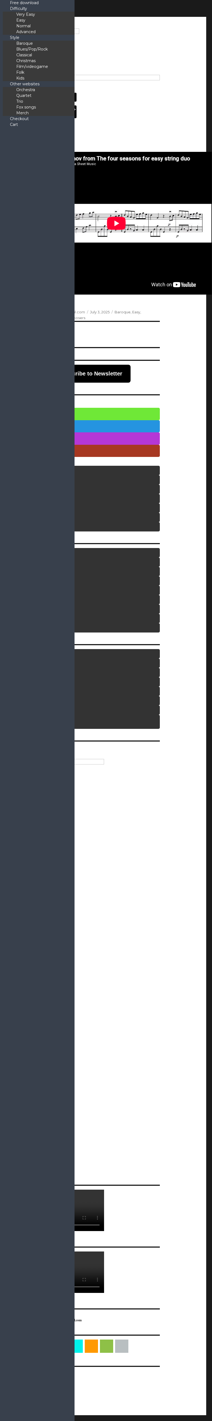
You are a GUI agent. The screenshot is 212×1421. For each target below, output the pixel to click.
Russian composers (40, 627)
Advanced (41, 451)
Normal (39, 438)
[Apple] (121, 1346)
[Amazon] (91, 1346)
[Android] (106, 1346)
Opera (33, 672)
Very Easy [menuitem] (25, 14)
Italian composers (39, 609)
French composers (40, 590)
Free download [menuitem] (24, 2)
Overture (34, 682)
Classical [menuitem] (24, 54)
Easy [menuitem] (20, 20)
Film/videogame (40, 508)
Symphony (35, 710)
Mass (33, 663)
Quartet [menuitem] (23, 95)
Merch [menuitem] (22, 112)
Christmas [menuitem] (26, 60)
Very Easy (41, 414)
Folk (34, 517)
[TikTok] (76, 1346)
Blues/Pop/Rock (41, 479)
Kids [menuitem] (20, 78)
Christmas (37, 489)
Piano (33, 691)
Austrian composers (41, 562)
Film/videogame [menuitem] (32, 66)
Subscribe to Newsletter (90, 374)
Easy (136, 312)
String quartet (37, 700)
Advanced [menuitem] (26, 31)
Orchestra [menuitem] (25, 89)
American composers (41, 552)
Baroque (123, 312)
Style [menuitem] (14, 37)
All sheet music (47, 722)
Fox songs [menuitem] (26, 107)
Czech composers (40, 571)
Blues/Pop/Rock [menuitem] (32, 49)
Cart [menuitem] (14, 124)
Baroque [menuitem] (24, 43)
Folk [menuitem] (20, 72)
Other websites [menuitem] (24, 83)
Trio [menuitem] (19, 101)
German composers (40, 599)
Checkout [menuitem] (19, 118)
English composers (40, 580)
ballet (33, 653)
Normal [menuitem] (23, 25)
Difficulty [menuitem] (18, 8)
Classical (37, 498)
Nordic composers (39, 618)
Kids (34, 526)
